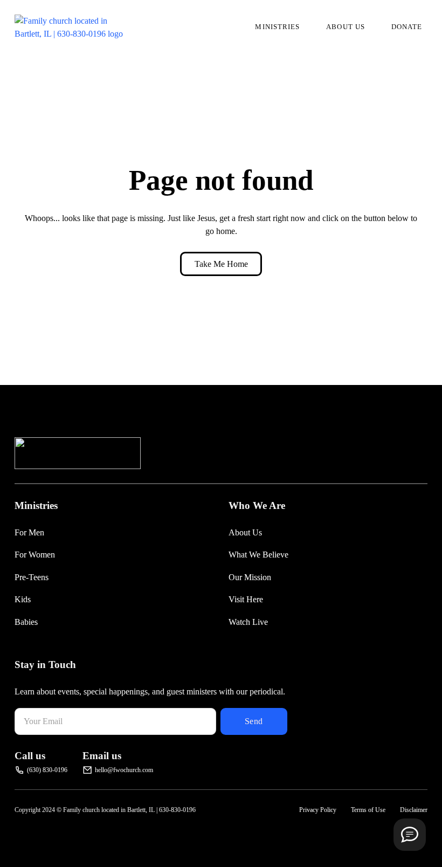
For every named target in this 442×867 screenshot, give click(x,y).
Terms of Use (368, 810)
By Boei (410, 859)
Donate (407, 27)
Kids (23, 599)
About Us (345, 27)
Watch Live (248, 622)
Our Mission (250, 577)
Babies (26, 622)
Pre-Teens (32, 577)
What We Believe (258, 554)
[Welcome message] (409, 834)
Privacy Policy (317, 810)
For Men (29, 532)
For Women (35, 554)
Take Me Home (221, 264)
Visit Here (246, 599)
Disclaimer (413, 810)
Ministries (277, 27)
